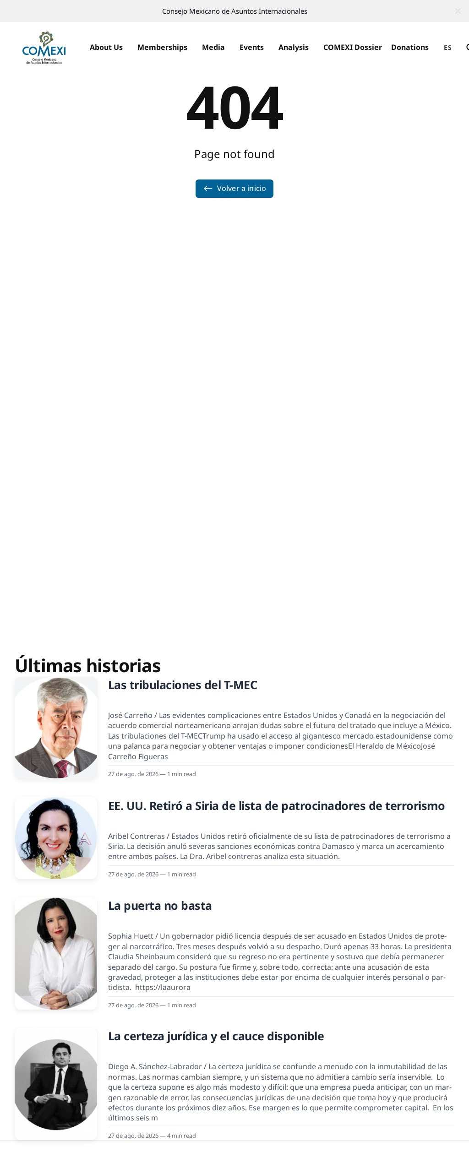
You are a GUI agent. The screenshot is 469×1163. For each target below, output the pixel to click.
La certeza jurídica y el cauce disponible (216, 1035)
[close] (458, 11)
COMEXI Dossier (352, 47)
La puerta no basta (160, 905)
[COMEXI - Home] (44, 47)
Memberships (162, 47)
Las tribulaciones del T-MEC (182, 684)
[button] (106, 47)
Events (252, 47)
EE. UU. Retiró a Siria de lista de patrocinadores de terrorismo (276, 805)
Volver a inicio (241, 188)
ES (448, 47)
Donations (410, 47)
